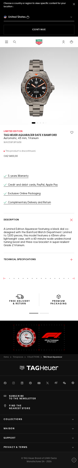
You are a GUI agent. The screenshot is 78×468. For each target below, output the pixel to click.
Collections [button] (13, 419)
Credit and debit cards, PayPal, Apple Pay (33, 185)
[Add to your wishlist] (71, 132)
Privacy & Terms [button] (15, 447)
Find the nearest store (19, 407)
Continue (53, 29)
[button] (63, 42)
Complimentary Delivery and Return (29, 202)
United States (16, 17)
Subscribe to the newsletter (22, 397)
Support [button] (10, 438)
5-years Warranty (18, 176)
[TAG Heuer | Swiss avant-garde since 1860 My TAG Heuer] (39, 368)
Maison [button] (9, 429)
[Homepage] (39, 42)
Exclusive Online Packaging (24, 193)
